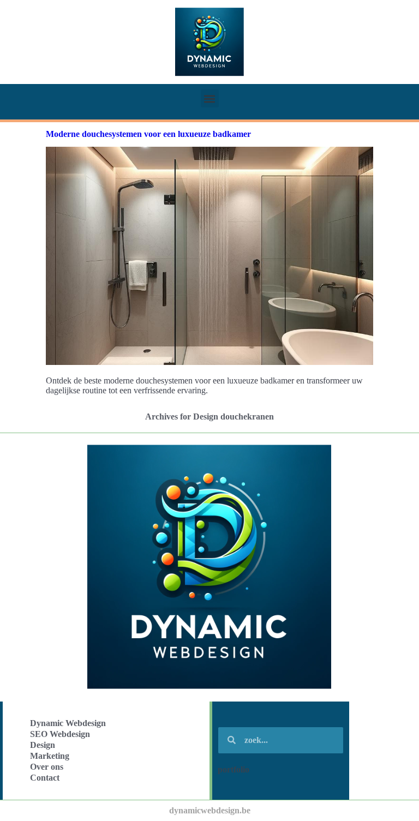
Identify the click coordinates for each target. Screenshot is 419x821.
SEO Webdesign (60, 734)
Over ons (46, 766)
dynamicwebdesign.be (209, 810)
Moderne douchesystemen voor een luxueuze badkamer (148, 134)
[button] (210, 98)
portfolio (233, 769)
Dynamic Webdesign (68, 723)
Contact (44, 777)
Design (42, 745)
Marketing (49, 755)
